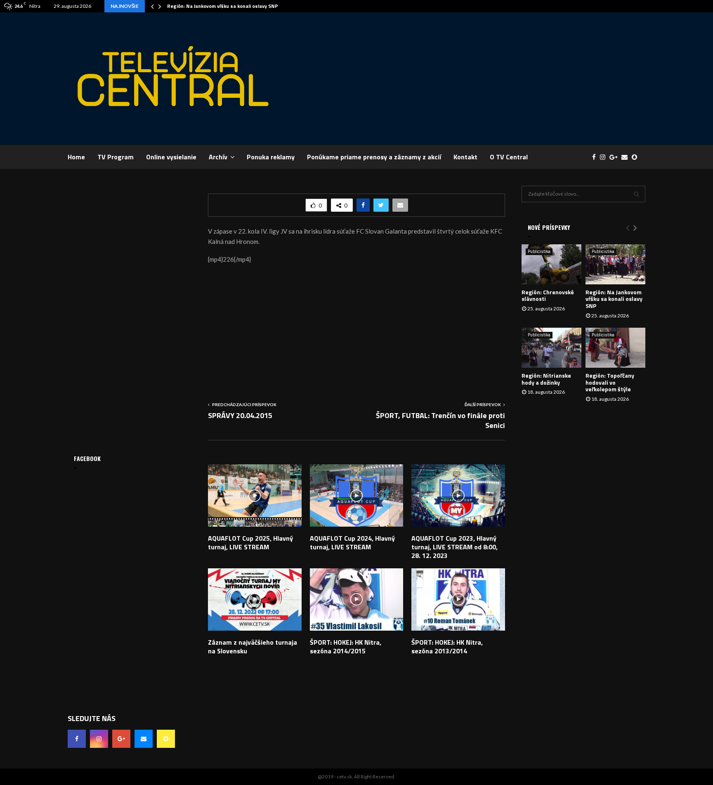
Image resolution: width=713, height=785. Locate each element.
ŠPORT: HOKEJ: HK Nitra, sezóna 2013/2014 (447, 646)
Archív (218, 157)
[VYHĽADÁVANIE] (636, 194)
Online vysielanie (171, 157)
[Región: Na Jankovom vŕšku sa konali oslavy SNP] (615, 264)
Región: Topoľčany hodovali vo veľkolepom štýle (610, 382)
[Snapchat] (636, 157)
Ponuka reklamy (271, 157)
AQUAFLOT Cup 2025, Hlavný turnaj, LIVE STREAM (250, 542)
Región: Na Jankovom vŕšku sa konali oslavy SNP (222, 6)
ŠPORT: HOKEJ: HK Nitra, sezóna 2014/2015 (345, 646)
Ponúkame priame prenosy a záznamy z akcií (374, 157)
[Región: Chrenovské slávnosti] (551, 264)
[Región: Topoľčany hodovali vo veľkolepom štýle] (615, 348)
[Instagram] (604, 157)
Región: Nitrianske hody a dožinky (546, 379)
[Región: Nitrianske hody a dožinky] (551, 348)
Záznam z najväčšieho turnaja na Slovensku (252, 646)
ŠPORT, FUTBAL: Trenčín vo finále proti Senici (440, 420)
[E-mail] (626, 157)
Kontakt (465, 157)
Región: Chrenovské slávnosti (548, 295)
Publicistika (539, 251)
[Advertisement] (495, 78)
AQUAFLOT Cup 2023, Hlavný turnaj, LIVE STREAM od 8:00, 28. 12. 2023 (454, 546)
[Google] (615, 157)
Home (76, 157)
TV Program (115, 157)
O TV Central (509, 157)
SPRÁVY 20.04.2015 (240, 415)
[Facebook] (596, 157)
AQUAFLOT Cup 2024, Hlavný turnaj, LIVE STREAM (352, 542)
